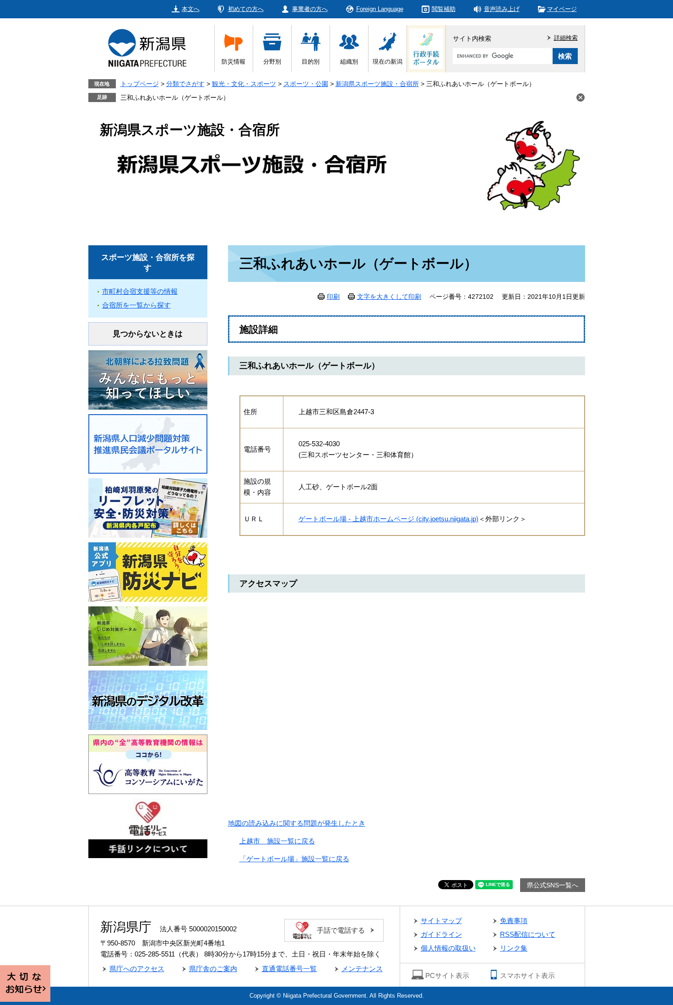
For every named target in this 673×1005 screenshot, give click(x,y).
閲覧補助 (444, 8)
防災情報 (233, 61)
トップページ (139, 83)
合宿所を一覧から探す (136, 305)
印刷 (333, 296)
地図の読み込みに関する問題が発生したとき (296, 823)
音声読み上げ (502, 8)
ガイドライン (441, 934)
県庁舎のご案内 (213, 969)
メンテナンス (362, 969)
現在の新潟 (387, 61)
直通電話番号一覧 (289, 969)
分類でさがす (185, 83)
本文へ (191, 8)
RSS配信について (527, 934)
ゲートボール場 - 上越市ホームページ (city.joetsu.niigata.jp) (388, 519)
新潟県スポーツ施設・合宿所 (377, 83)
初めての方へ (246, 8)
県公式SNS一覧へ (552, 885)
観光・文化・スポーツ (244, 83)
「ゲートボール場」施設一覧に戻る (294, 859)
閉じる (580, 97)
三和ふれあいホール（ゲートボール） (174, 97)
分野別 (272, 61)
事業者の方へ (310, 8)
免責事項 (513, 920)
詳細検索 (566, 37)
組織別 (349, 61)
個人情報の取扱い (448, 948)
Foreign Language (379, 8)
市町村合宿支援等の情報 (140, 291)
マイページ (562, 8)
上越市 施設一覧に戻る (277, 841)
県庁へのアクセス (136, 969)
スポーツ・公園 (305, 83)
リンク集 (513, 948)
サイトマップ (441, 920)
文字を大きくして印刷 (389, 296)
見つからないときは (148, 334)
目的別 (311, 61)
